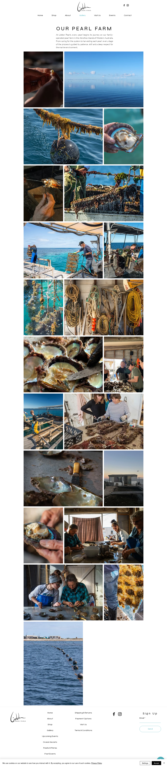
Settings (145, 763)
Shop (50, 724)
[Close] (164, 763)
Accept (156, 763)
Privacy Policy (96, 763)
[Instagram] (127, 5)
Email (141, 718)
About (50, 719)
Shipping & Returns (83, 713)
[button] (112, 15)
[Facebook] (124, 5)
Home (50, 713)
